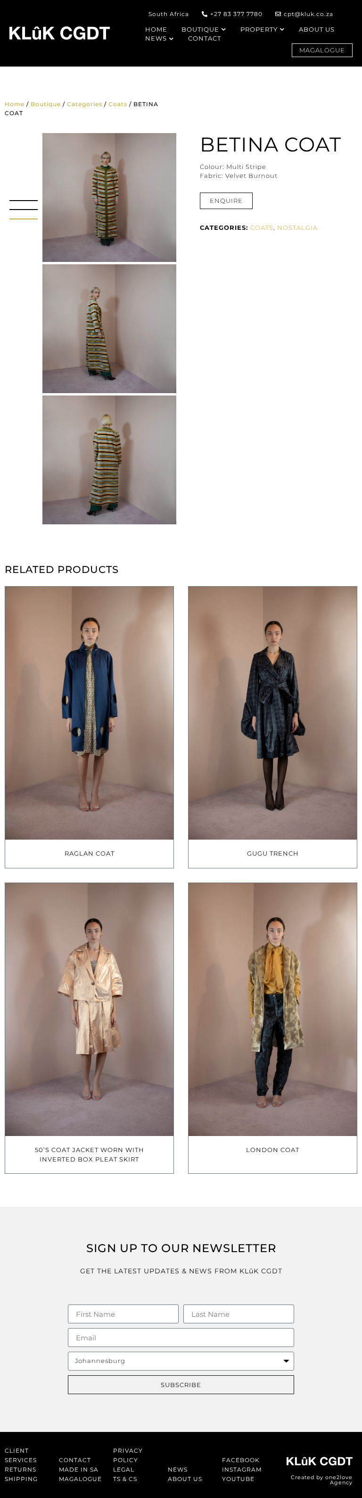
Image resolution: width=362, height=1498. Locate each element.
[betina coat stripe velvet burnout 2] (109, 328)
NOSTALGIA (297, 227)
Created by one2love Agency (322, 1480)
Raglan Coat (90, 853)
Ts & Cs (125, 1478)
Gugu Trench (273, 853)
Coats (117, 104)
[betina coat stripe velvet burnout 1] (109, 197)
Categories (84, 104)
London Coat (272, 1149)
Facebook (241, 1460)
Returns (20, 1469)
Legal (123, 1469)
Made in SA (79, 1469)
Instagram (242, 1469)
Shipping (21, 1478)
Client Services (21, 1455)
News (178, 1469)
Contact (75, 1460)
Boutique (46, 104)
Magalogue (80, 1478)
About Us (185, 1478)
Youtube (238, 1478)
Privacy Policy (128, 1455)
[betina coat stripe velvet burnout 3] (109, 460)
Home (15, 104)
